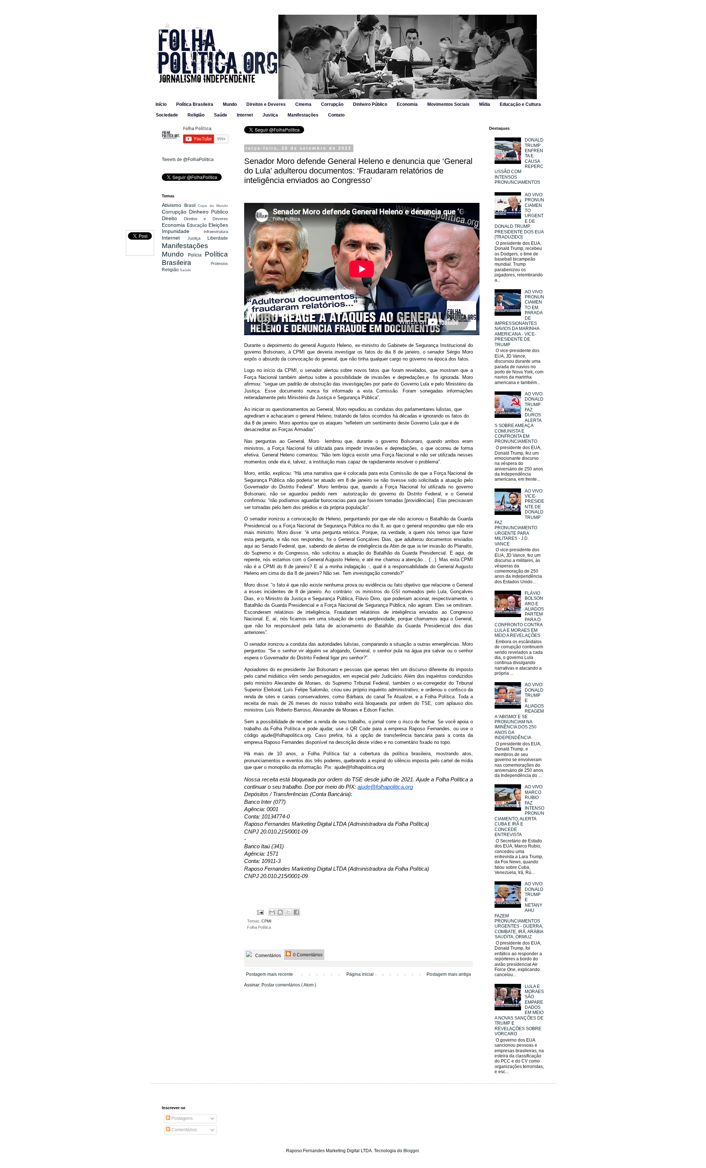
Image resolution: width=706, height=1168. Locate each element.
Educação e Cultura (520, 104)
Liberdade (217, 238)
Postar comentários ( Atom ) (288, 985)
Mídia (484, 104)
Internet (245, 115)
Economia (407, 104)
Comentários (267, 955)
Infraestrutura (216, 231)
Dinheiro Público (370, 104)
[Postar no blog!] (280, 912)
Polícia (196, 255)
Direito (173, 218)
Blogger (411, 1150)
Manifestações (303, 115)
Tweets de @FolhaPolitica (188, 159)
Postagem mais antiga (449, 974)
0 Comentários (307, 954)
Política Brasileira (194, 104)
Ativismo (173, 205)
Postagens (181, 1118)
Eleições (218, 225)
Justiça (270, 115)
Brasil (191, 205)
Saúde (220, 115)
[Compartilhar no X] (288, 912)
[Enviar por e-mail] (272, 912)
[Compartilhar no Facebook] (296, 912)
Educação (197, 225)
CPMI (266, 921)
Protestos (219, 263)
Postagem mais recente (269, 974)
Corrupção (332, 104)
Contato (336, 115)
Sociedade (167, 115)
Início (161, 104)
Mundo (230, 104)
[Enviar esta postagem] (260, 912)
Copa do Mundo (213, 206)
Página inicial (360, 974)
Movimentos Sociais (448, 104)
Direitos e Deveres (266, 104)
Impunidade (183, 231)
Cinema (303, 104)
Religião (196, 115)
